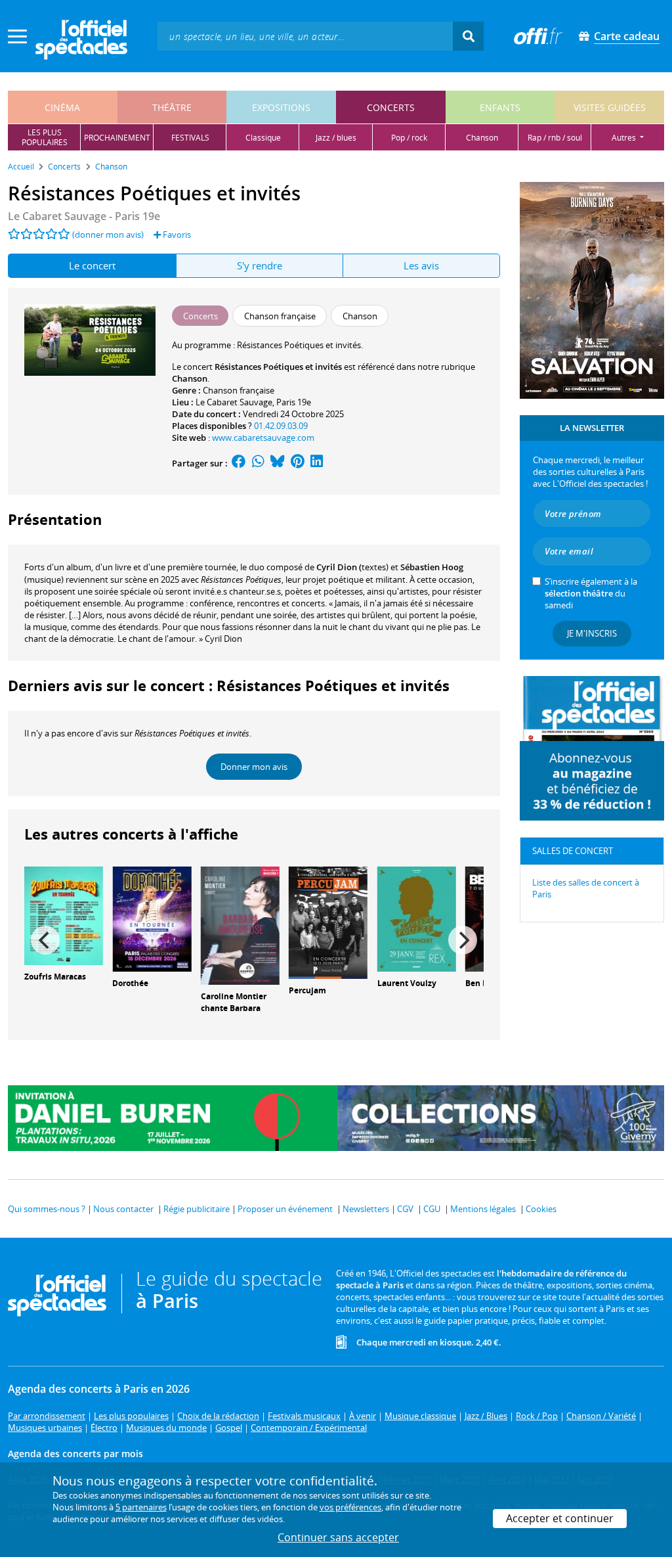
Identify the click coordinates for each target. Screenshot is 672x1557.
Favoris (176, 234)
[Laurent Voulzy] (416, 918)
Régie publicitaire (196, 1209)
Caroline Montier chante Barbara (233, 1002)
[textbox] (305, 36)
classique (263, 137)
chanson (482, 137)
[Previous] (45, 940)
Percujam (307, 990)
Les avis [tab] (421, 265)
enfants (500, 107)
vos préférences (350, 1507)
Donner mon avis (253, 767)
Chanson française (238, 390)
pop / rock (409, 137)
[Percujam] (328, 921)
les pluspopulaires (45, 137)
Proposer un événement (285, 1209)
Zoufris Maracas (55, 976)
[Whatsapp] (258, 463)
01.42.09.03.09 (281, 426)
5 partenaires (141, 1507)
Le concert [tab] (92, 265)
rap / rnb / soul (555, 137)
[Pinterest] (297, 463)
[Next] (462, 940)
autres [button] (625, 137)
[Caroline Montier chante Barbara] (240, 924)
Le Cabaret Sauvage (234, 402)
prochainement (117, 137)
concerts (391, 107)
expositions (281, 107)
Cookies (541, 1209)
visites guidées (610, 107)
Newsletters (366, 1209)
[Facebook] (239, 463)
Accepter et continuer (560, 1518)
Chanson (189, 378)
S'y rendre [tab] (259, 265)
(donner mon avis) (108, 234)
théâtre (172, 107)
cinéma (62, 107)
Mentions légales (483, 1209)
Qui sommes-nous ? (46, 1209)
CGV (405, 1209)
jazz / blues (336, 137)
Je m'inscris (592, 633)
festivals (190, 137)
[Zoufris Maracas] (63, 914)
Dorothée (130, 983)
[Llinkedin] (316, 463)
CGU (431, 1209)
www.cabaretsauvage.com (263, 437)
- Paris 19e (84, 216)
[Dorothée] (151, 918)
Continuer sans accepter (338, 1537)
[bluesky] (277, 463)
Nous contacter (123, 1209)
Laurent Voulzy (406, 983)
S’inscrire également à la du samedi (591, 593)
